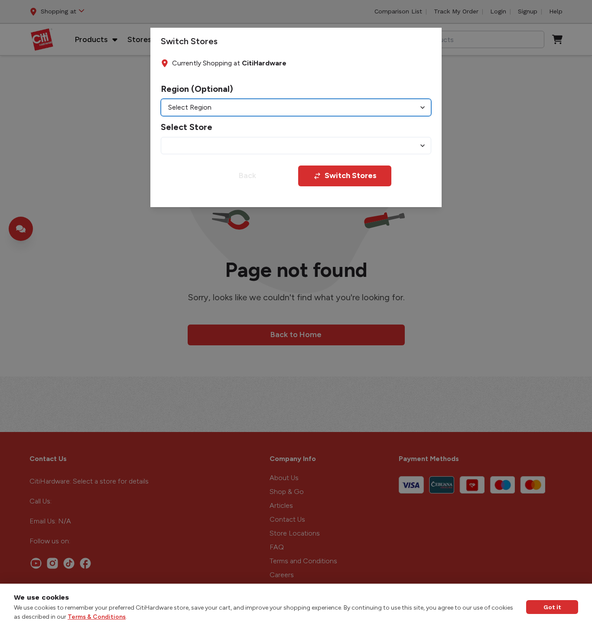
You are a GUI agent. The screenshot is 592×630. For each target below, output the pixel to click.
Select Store (186, 127)
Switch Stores (351, 175)
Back (247, 175)
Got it (552, 607)
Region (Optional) (197, 89)
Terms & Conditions (97, 616)
